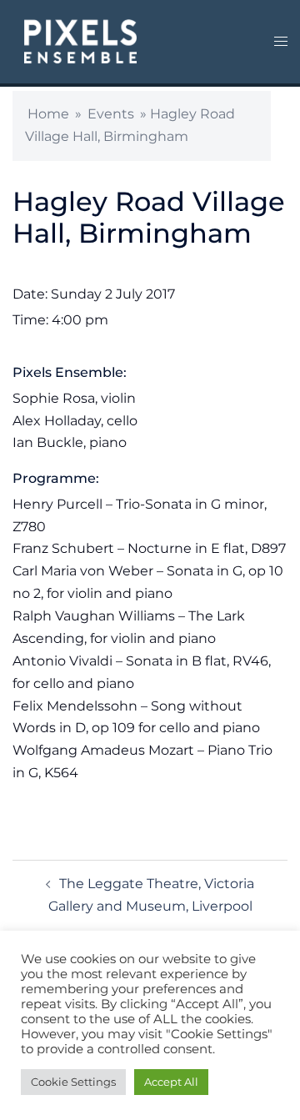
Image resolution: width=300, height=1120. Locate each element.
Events (111, 114)
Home (48, 114)
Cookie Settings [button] (73, 1081)
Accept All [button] (171, 1081)
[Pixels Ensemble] (80, 40)
